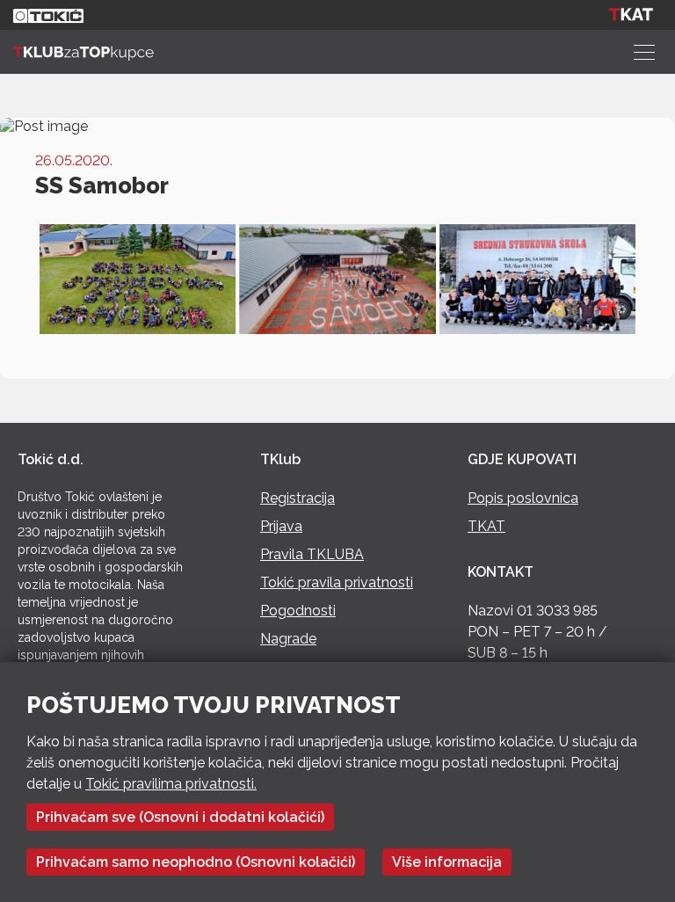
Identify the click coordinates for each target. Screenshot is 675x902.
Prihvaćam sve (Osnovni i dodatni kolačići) (180, 817)
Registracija (297, 498)
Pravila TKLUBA (312, 554)
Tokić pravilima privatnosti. (171, 783)
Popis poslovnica (523, 498)
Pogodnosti (298, 610)
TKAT (486, 526)
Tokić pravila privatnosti (336, 582)
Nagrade (288, 638)
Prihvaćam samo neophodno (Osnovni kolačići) (195, 862)
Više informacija (447, 862)
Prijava (281, 526)
